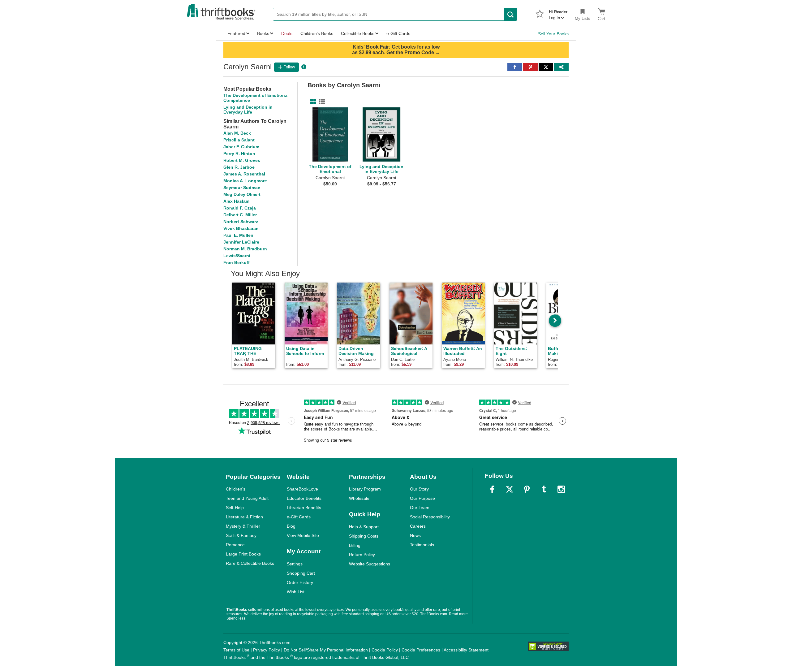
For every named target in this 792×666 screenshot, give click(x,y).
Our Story (419, 489)
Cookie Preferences (421, 649)
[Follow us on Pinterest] (526, 489)
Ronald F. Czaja (239, 207)
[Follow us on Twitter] (509, 489)
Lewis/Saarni (236, 255)
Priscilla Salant (239, 139)
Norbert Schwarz (240, 221)
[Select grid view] (312, 101)
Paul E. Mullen (238, 235)
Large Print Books (243, 553)
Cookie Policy (385, 649)
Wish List (295, 591)
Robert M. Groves (241, 160)
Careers (418, 526)
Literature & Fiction (244, 516)
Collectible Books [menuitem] (357, 33)
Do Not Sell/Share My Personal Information (326, 649)
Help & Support (364, 526)
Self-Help (235, 507)
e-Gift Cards (299, 516)
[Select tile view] (320, 101)
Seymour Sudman (241, 187)
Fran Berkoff (236, 262)
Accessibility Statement (466, 649)
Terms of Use (236, 649)
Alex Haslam (236, 201)
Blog (291, 526)
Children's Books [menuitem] (316, 33)
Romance (235, 544)
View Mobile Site (303, 535)
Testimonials (422, 544)
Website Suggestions (369, 563)
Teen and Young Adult (247, 498)
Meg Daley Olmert (241, 194)
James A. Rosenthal (244, 173)
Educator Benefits (304, 498)
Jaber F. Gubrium (241, 146)
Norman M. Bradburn (245, 248)
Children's (235, 489)
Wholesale (359, 498)
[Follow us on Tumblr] (543, 489)
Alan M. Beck (237, 133)
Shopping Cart (301, 573)
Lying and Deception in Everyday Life (248, 110)
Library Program (365, 489)
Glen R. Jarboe (239, 167)
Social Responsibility (430, 516)
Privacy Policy (266, 649)
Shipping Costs (363, 536)
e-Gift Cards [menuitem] (398, 33)
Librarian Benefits (304, 507)
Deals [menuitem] (286, 33)
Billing (354, 545)
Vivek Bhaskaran (241, 228)
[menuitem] (558, 13)
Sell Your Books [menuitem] (553, 33)
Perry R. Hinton (239, 153)
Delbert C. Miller (240, 214)
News (415, 535)
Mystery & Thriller (243, 526)
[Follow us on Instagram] (561, 489)
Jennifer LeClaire (241, 242)
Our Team (419, 507)
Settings (295, 563)
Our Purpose (422, 498)
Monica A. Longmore (245, 180)
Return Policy (362, 554)
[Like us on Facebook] (492, 489)
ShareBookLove (302, 489)
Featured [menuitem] (236, 33)
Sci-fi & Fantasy (241, 535)
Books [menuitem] (263, 33)
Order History (300, 582)
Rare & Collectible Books (250, 563)
